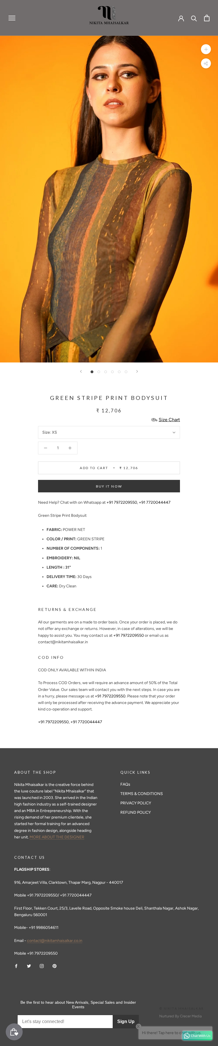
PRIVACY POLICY (135, 803)
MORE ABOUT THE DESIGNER (57, 837)
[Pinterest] (54, 965)
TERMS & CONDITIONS (141, 793)
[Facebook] (16, 965)
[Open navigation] (12, 18)
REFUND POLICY (135, 812)
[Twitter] (29, 965)
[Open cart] (206, 18)
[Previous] (81, 371)
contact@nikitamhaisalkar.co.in (54, 940)
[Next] (137, 371)
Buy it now (109, 486)
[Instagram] (42, 965)
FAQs (125, 784)
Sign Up (126, 1021)
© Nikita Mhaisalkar (181, 1008)
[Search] (194, 18)
